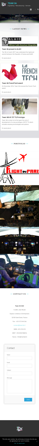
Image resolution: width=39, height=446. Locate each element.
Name (8, 355)
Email (8, 362)
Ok (15, 443)
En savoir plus (20, 19)
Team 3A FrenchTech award (12, 83)
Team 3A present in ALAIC (11, 49)
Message (9, 378)
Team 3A (12, 3)
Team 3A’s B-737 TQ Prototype (13, 117)
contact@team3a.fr (19, 325)
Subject (9, 370)
